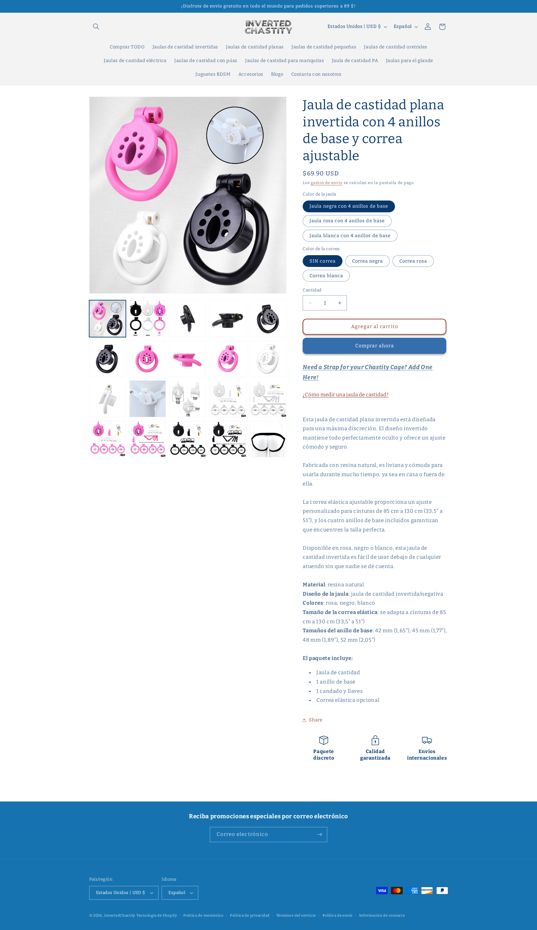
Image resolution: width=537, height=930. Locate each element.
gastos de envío (326, 182)
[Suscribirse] (320, 834)
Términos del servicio (296, 915)
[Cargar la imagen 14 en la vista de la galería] (227, 398)
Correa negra (367, 261)
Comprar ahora (374, 345)
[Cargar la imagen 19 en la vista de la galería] (227, 439)
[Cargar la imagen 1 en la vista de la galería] (107, 318)
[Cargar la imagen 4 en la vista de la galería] (227, 318)
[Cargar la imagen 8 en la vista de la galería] (187, 358)
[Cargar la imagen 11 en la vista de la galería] (107, 398)
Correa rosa (413, 261)
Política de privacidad (250, 915)
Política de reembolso (203, 915)
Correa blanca (326, 275)
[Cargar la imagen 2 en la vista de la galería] (147, 318)
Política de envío (338, 915)
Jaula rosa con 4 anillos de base (347, 220)
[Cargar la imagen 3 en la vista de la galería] (187, 318)
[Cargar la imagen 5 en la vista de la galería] (268, 318)
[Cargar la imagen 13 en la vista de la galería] (187, 398)
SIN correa (323, 261)
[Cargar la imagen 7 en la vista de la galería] (147, 358)
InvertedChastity (119, 915)
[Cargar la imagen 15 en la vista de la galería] (268, 398)
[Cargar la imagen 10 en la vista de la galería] (268, 358)
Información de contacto (382, 915)
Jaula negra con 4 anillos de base (349, 206)
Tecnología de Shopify (156, 915)
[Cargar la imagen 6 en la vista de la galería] (107, 358)
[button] (96, 27)
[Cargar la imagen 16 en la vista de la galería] (107, 439)
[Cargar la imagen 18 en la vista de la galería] (187, 439)
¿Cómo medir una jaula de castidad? (345, 394)
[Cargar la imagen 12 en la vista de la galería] (147, 398)
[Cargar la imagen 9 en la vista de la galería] (227, 358)
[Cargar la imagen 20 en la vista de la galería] (268, 439)
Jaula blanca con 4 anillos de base (350, 235)
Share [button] (315, 720)
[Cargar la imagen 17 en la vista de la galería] (147, 439)
